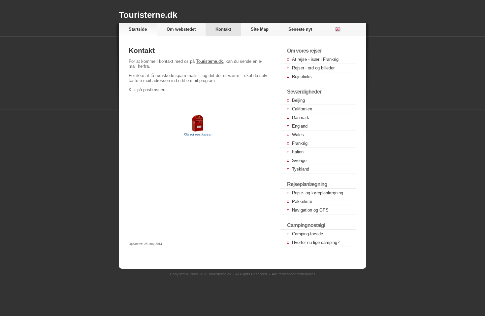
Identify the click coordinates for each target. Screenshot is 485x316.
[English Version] (336, 29)
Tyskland (300, 169)
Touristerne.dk (148, 15)
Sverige (299, 160)
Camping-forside (307, 233)
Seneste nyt (300, 29)
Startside (138, 29)
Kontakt (223, 29)
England (299, 126)
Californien (302, 108)
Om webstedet (181, 29)
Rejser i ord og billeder (313, 67)
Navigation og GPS (310, 210)
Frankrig (299, 143)
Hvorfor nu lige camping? (316, 242)
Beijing (298, 100)
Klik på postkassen (198, 134)
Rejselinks (302, 76)
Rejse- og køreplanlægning (317, 192)
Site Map (260, 29)
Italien (298, 151)
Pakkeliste (302, 201)
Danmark (300, 117)
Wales (298, 134)
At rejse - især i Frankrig (315, 59)
